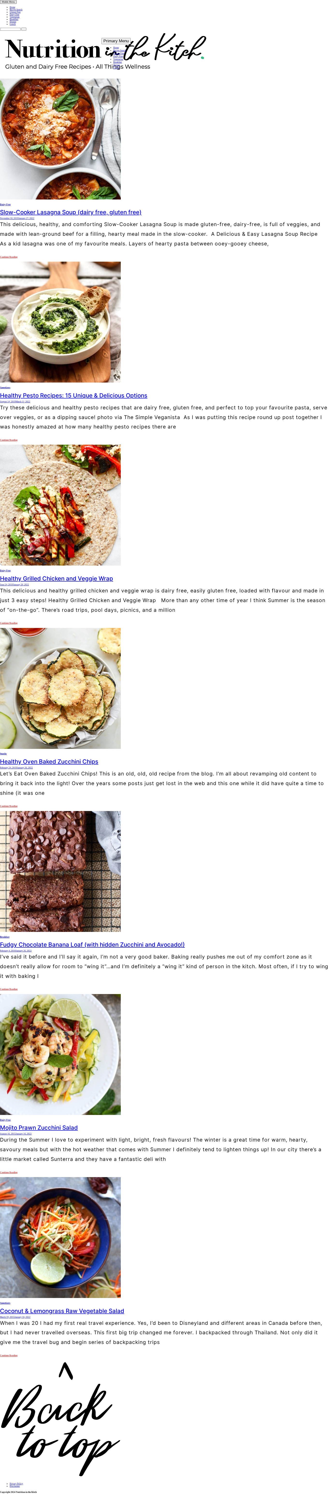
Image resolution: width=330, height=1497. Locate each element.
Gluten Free (15, 12)
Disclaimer (15, 1486)
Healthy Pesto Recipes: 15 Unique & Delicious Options (73, 395)
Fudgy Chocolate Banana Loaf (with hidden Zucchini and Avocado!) (92, 944)
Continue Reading (9, 257)
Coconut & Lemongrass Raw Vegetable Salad (62, 1310)
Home (12, 7)
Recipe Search (16, 9)
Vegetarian (15, 17)
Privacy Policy (16, 1483)
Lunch (13, 24)
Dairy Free (14, 14)
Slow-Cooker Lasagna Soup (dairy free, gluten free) (71, 212)
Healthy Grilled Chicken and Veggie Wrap (56, 578)
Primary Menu (116, 41)
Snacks (3, 753)
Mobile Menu (8, 2)
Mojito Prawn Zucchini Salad (39, 1127)
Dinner (13, 22)
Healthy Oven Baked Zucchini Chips (49, 761)
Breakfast (14, 19)
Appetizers (5, 387)
